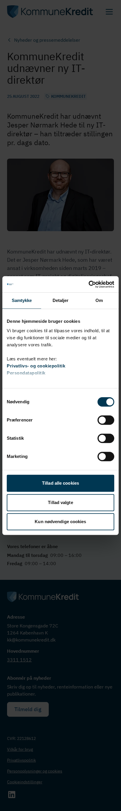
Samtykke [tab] (22, 300)
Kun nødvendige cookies (60, 521)
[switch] (106, 420)
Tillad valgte (60, 502)
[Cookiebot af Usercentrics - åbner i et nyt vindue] (88, 284)
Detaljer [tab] (61, 300)
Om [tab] (99, 300)
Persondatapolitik (26, 372)
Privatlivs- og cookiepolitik (36, 365)
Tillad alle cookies (60, 483)
